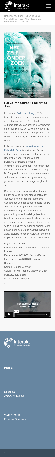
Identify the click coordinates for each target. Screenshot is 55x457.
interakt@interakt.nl (17, 419)
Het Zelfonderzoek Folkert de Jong (22, 16)
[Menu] (47, 6)
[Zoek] (40, 6)
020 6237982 (13, 415)
